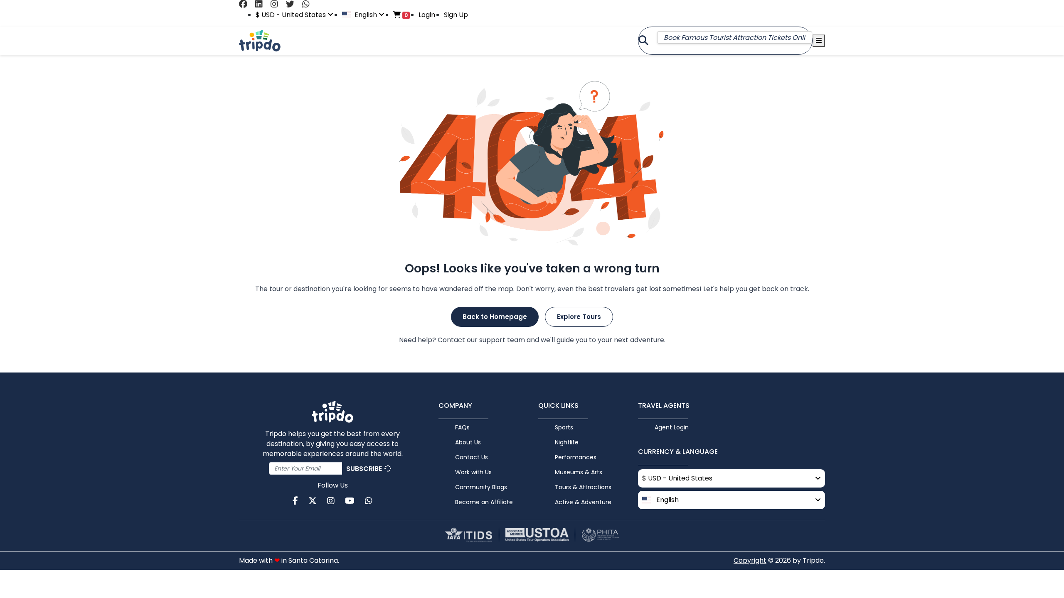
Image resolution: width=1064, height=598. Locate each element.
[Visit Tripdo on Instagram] (277, 4)
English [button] (366, 15)
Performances (575, 457)
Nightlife (567, 442)
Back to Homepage (495, 316)
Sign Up (456, 15)
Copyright (750, 560)
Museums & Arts (578, 472)
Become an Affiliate (484, 502)
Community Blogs (481, 487)
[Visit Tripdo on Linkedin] (262, 4)
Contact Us (471, 457)
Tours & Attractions (583, 487)
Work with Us (473, 472)
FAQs (462, 427)
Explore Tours (579, 316)
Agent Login (672, 427)
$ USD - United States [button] (292, 15)
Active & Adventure (583, 502)
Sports (564, 427)
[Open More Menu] (819, 40)
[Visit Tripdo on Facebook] (246, 4)
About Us (468, 442)
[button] (731, 500)
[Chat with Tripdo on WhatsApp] (309, 4)
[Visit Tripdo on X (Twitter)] (293, 4)
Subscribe (365, 468)
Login (427, 15)
